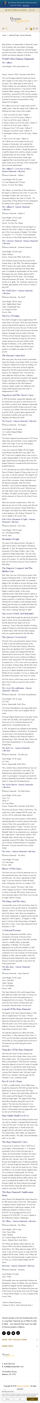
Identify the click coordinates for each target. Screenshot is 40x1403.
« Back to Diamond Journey (11, 1302)
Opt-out (7, 1399)
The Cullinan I (7, 169)
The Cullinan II (8, 207)
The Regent (7, 421)
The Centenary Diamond (12, 241)
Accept (32, 1399)
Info (20, 1399)
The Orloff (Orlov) (9, 291)
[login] (25, 28)
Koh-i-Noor (7, 519)
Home (4, 35)
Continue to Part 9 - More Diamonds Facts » (17, 1305)
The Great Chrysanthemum (13, 688)
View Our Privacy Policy (31, 1395)
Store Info (32, 10)
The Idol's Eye (8, 748)
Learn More (26, 5)
